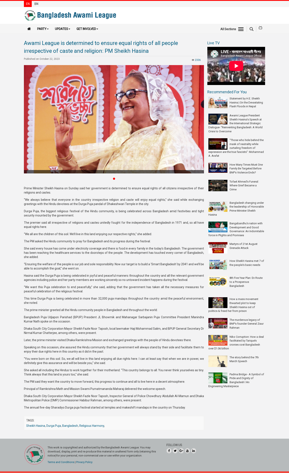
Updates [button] (61, 29)
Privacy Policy (84, 462)
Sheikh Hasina (35, 425)
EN (28, 4)
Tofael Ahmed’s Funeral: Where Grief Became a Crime (244, 185)
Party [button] (42, 29)
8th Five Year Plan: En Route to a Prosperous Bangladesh (246, 281)
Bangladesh (70, 425)
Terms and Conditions (61, 462)
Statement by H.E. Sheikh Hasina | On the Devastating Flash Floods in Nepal (246, 102)
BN (36, 4)
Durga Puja (53, 425)
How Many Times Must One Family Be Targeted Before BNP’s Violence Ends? (246, 168)
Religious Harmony (91, 425)
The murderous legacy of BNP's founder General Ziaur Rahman (247, 323)
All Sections (228, 29)
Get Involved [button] (86, 29)
